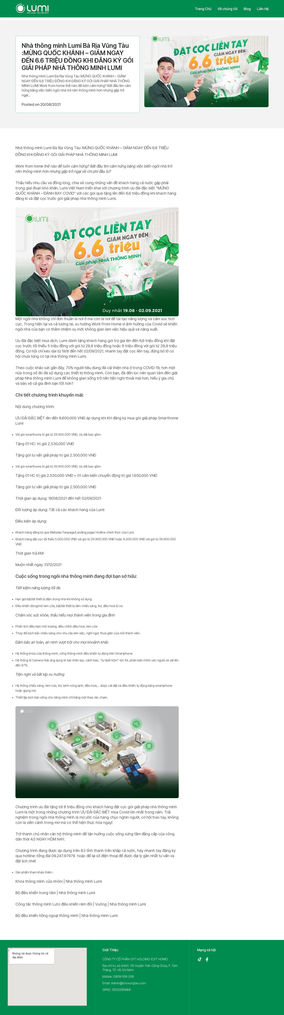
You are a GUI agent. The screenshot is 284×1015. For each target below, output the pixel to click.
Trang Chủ (203, 9)
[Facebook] (206, 959)
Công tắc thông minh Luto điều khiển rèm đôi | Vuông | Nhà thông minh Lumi (80, 904)
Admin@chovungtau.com (128, 983)
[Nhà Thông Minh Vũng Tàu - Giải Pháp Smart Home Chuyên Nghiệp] (32, 8)
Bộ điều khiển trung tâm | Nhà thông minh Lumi (55, 892)
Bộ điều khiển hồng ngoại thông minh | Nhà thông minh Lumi (66, 915)
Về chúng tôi (227, 9)
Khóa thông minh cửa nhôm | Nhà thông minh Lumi (58, 881)
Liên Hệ (263, 9)
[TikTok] (199, 959)
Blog (247, 9)
